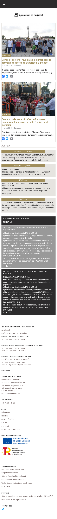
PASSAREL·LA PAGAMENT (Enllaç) (17, 277)
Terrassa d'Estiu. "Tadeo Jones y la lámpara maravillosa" (28, 155)
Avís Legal (5, 330)
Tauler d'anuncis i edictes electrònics (16, 483)
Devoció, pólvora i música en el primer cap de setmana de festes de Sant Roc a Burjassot (26, 61)
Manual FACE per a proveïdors (13, 500)
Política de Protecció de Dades (14, 333)
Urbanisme (5, 412)
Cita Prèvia (5, 370)
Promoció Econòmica (10, 429)
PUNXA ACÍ (7, 222)
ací (9, 266)
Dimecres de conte (10, 169)
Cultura (4, 423)
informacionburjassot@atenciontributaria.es (33, 236)
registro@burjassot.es (10, 393)
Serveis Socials (7, 419)
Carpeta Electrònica (9, 473)
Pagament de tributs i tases (12, 480)
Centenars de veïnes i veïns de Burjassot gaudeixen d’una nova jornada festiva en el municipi (25, 122)
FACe (7, 493)
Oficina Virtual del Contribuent (13, 476)
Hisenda (4, 416)
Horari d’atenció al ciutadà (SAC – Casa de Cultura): (22, 345)
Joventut (5, 426)
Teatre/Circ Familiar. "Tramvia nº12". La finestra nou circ (28, 203)
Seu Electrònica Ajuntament (12, 469)
